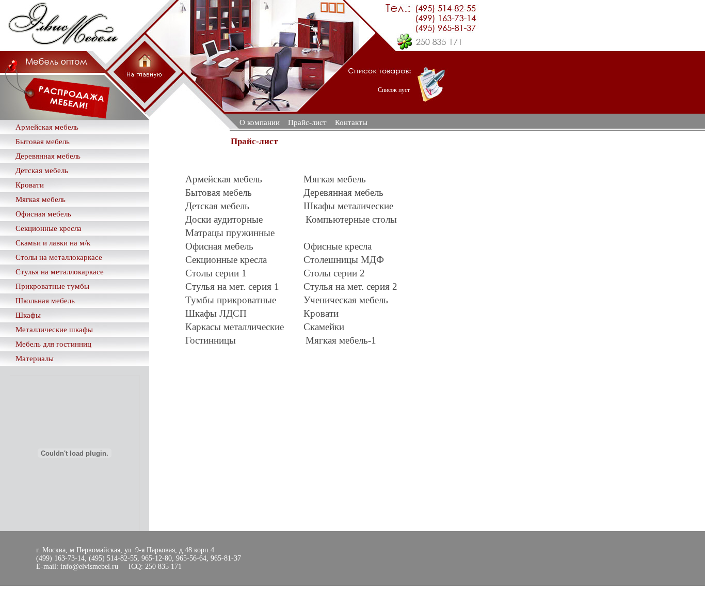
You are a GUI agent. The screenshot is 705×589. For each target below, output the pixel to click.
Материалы (34, 358)
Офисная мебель (43, 214)
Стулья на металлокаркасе (59, 272)
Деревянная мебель (48, 156)
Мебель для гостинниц (53, 344)
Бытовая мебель (42, 141)
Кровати (29, 185)
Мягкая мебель (40, 199)
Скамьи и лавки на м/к (52, 243)
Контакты (351, 122)
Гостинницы (210, 340)
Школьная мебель (45, 301)
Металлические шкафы (54, 330)
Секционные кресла (48, 228)
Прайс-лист (307, 122)
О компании (259, 122)
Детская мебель (41, 170)
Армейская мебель (46, 127)
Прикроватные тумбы (52, 286)
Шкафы (28, 315)
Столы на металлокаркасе (58, 257)
